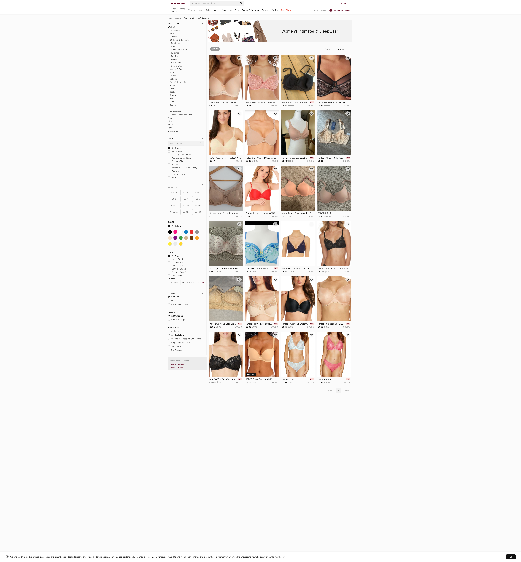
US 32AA (174, 212)
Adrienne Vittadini (179, 174)
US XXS (186, 192)
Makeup (173, 79)
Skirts (172, 92)
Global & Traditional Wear (181, 114)
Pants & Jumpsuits (178, 82)
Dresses (173, 36)
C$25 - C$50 (178, 262)
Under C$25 (177, 259)
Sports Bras (176, 66)
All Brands (176, 148)
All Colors (176, 226)
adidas (174, 164)
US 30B (198, 205)
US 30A (186, 205)
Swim (172, 98)
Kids (208, 10)
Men (200, 10)
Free (173, 300)
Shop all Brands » (178, 364)
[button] (195, 3)
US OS (174, 192)
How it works (320, 10)
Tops (172, 101)
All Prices (176, 256)
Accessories (175, 30)
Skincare (173, 105)
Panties (174, 56)
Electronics (226, 10)
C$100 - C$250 (179, 269)
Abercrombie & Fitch (181, 158)
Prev (330, 390)
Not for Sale (176, 350)
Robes (174, 59)
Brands (265, 10)
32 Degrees (176, 151)
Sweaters (174, 95)
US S (174, 199)
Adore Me (175, 171)
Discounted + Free (179, 304)
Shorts (172, 88)
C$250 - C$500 (179, 272)
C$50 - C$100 (178, 265)
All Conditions (178, 316)
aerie (173, 177)
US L (198, 199)
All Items (175, 297)
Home (215, 10)
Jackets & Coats (177, 69)
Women (191, 10)
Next (347, 390)
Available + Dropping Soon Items (186, 339)
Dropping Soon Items (181, 342)
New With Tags (178, 319)
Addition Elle (177, 161)
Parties (275, 10)
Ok (511, 557)
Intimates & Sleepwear (180, 40)
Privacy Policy (278, 557)
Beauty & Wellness (250, 10)
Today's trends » (177, 367)
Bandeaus (175, 43)
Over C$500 (177, 275)
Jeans (172, 72)
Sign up (347, 3)
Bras (173, 46)
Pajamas (175, 53)
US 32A (186, 212)
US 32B (198, 212)
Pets (237, 10)
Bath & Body (175, 111)
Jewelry (173, 75)
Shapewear (176, 62)
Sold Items (176, 346)
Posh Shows (286, 10)
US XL (173, 205)
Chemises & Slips (179, 49)
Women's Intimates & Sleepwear (197, 18)
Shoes (172, 85)
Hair (171, 108)
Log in (339, 3)
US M (186, 199)
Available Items (178, 335)
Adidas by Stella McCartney (184, 167)
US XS (197, 192)
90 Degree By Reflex (181, 154)
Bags (172, 33)
